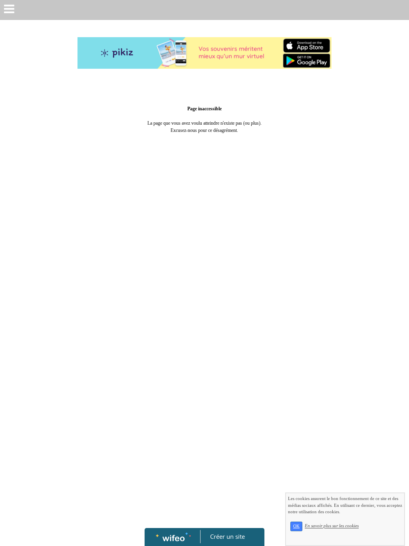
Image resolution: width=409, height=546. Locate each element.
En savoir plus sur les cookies (332, 526)
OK (296, 526)
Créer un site (227, 536)
